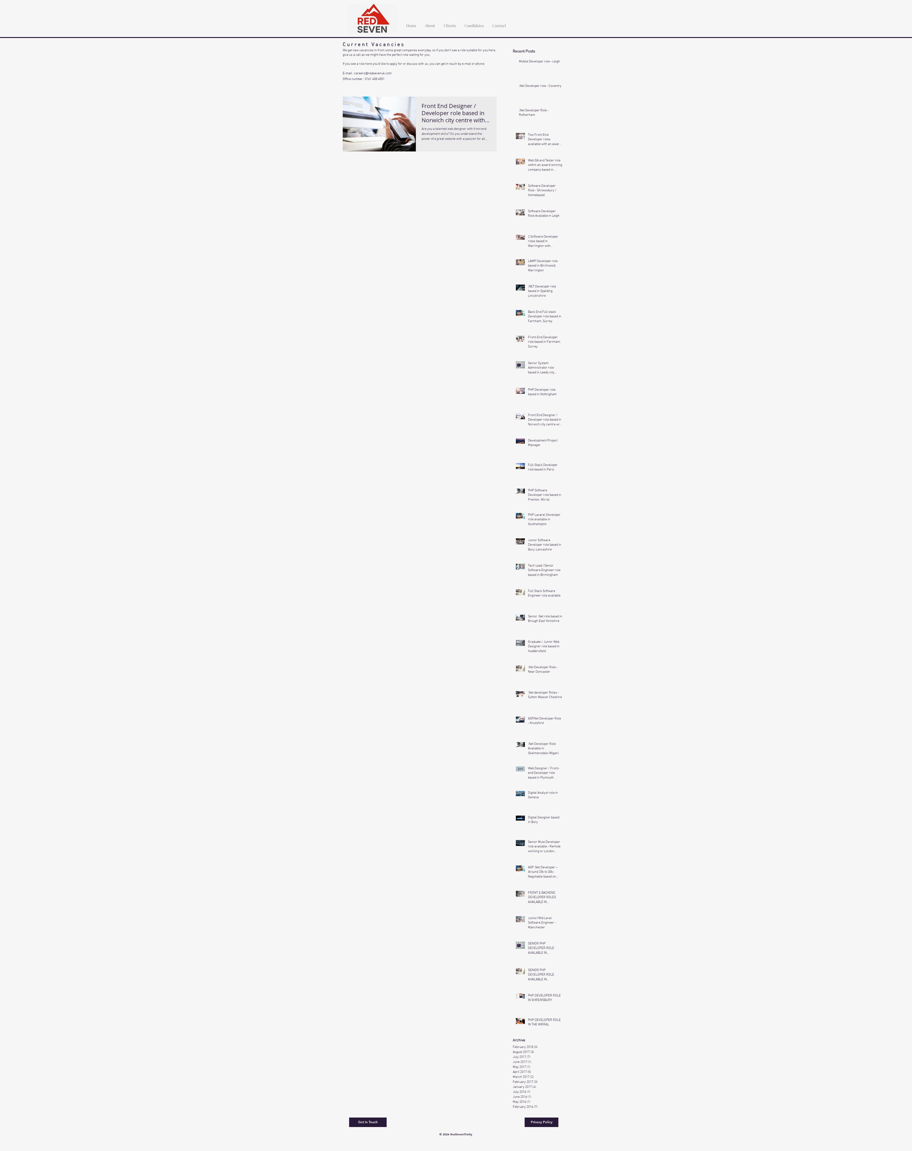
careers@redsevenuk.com (373, 73)
